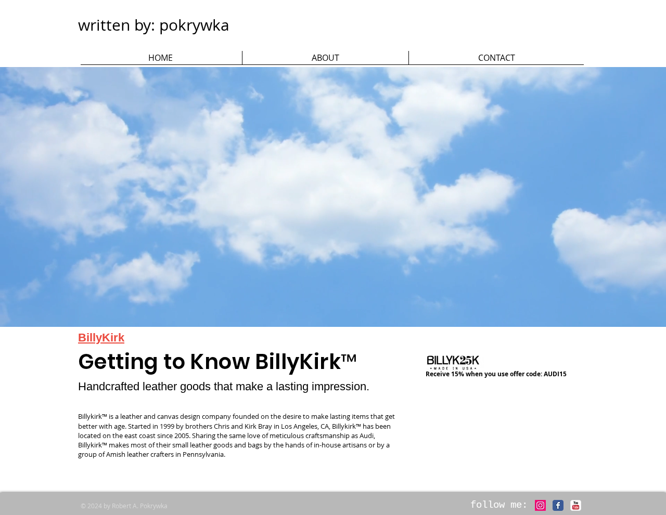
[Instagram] (540, 505)
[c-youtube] (575, 505)
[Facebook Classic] (558, 505)
